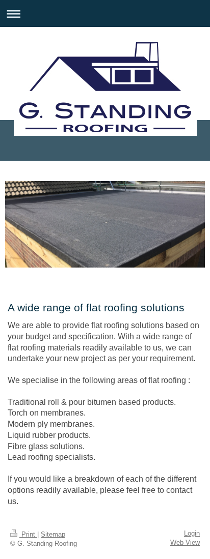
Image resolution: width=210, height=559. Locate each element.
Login (192, 533)
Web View (185, 542)
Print (28, 534)
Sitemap (53, 534)
